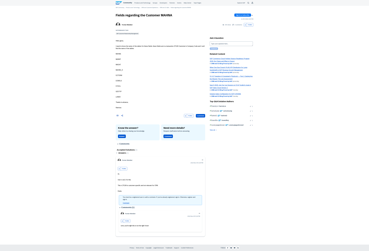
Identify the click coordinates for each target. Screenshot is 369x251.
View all (212, 130)
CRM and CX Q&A (164, 7)
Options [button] (252, 15)
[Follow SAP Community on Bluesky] (231, 248)
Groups (155, 3)
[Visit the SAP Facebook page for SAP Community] (227, 248)
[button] (245, 25)
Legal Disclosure (158, 248)
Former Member (127, 25)
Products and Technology (142, 3)
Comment (200, 116)
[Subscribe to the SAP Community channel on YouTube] (234, 248)
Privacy (132, 248)
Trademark (168, 248)
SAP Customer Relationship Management (127, 33)
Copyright (149, 248)
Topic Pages (197, 3)
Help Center (187, 3)
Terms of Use (140, 248)
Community (127, 3)
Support (176, 248)
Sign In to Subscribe (242, 15)
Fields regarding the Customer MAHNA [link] (181, 7)
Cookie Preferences (187, 248)
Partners (172, 3)
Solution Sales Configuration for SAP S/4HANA (225, 94)
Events (179, 3)
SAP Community (120, 7)
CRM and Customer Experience (149, 7)
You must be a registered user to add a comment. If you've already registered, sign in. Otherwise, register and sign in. (159, 198)
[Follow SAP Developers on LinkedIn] (238, 248)
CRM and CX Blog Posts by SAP (221, 63)
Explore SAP (241, 3)
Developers (163, 3)
